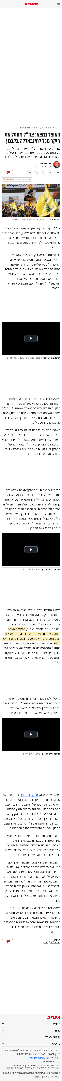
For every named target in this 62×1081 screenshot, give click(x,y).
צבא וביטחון (25, 127)
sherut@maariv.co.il (38, 1057)
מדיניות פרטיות (40, 1076)
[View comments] (7, 172)
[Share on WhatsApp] (36, 172)
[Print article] (29, 172)
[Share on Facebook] (50, 172)
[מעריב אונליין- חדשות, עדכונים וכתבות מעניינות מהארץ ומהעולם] (31, 4)
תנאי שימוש (55, 1076)
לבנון (45, 942)
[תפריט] (59, 4)
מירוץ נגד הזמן (29, 795)
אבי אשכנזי (45, 163)
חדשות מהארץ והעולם (42, 127)
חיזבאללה (55, 942)
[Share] (58, 172)
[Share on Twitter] (43, 172)
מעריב (58, 127)
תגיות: (57, 940)
